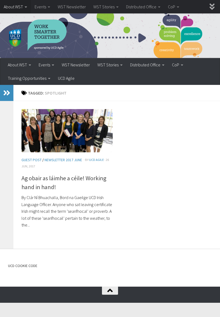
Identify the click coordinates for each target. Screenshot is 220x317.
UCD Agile (66, 78)
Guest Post (31, 159)
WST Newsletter (72, 6)
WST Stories (104, 6)
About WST (13, 6)
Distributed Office (141, 6)
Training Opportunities (27, 78)
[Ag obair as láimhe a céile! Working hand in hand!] (67, 130)
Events (40, 6)
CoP (171, 6)
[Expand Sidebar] (6, 93)
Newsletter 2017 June (63, 159)
